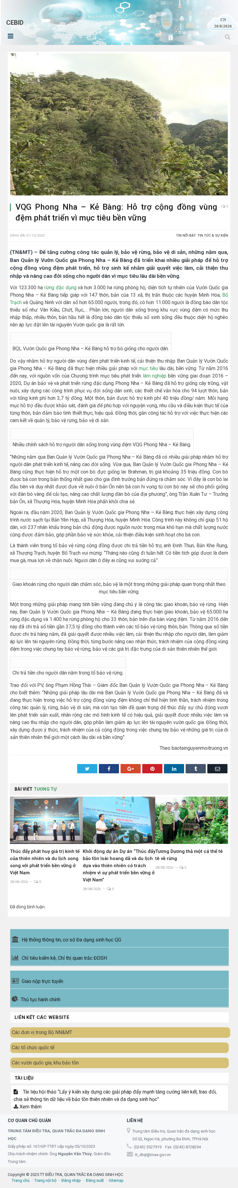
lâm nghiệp (154, 376)
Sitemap (116, 1180)
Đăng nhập (71, 1180)
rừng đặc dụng (60, 287)
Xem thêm (30, 1107)
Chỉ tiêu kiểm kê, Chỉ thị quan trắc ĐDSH (64, 958)
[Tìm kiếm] (227, 36)
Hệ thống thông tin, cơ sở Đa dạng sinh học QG (71, 940)
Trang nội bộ (45, 1180)
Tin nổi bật (186, 236)
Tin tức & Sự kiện (212, 236)
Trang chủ (20, 1180)
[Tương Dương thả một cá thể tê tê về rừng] (191, 820)
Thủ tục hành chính (40, 999)
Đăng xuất (95, 1180)
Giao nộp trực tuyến (42, 981)
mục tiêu (148, 368)
